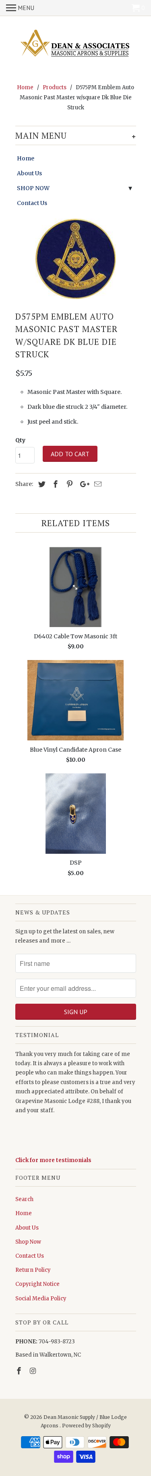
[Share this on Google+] (82, 484)
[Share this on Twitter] (40, 484)
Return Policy (33, 1270)
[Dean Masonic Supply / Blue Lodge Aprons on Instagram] (33, 1371)
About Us (29, 173)
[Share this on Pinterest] (68, 484)
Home (25, 158)
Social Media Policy (40, 1298)
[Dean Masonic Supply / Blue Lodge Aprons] (75, 44)
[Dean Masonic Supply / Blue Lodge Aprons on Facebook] (19, 1371)
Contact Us (32, 203)
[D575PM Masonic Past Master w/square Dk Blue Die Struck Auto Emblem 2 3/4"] (75, 259)
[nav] (20, 8)
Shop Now (28, 1241)
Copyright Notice (37, 1284)
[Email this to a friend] (96, 484)
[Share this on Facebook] (54, 484)
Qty (20, 440)
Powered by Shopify (86, 1426)
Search (24, 1199)
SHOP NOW (33, 188)
